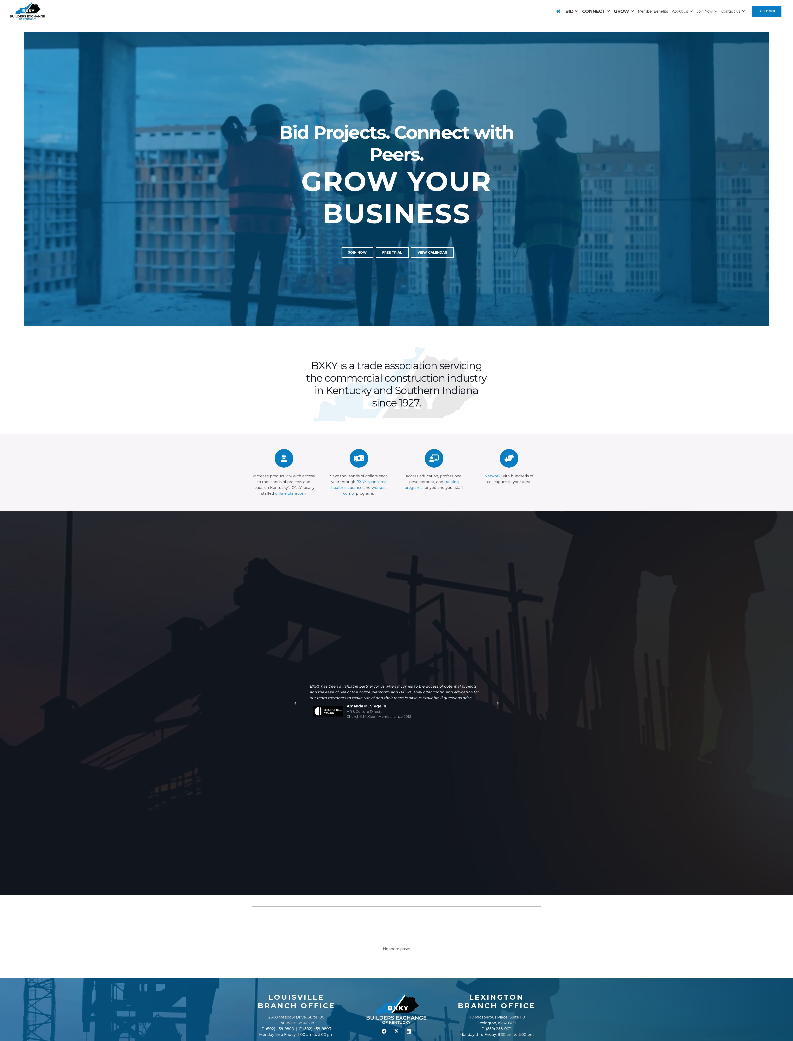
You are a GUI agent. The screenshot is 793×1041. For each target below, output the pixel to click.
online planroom (290, 493)
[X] (396, 1031)
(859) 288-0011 (498, 1029)
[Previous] (295, 703)
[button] (576, 11)
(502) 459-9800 (280, 1029)
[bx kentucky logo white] (396, 1009)
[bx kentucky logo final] (27, 11)
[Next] (497, 703)
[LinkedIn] (409, 1031)
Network (493, 476)
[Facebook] (384, 1031)
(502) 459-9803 (317, 1029)
